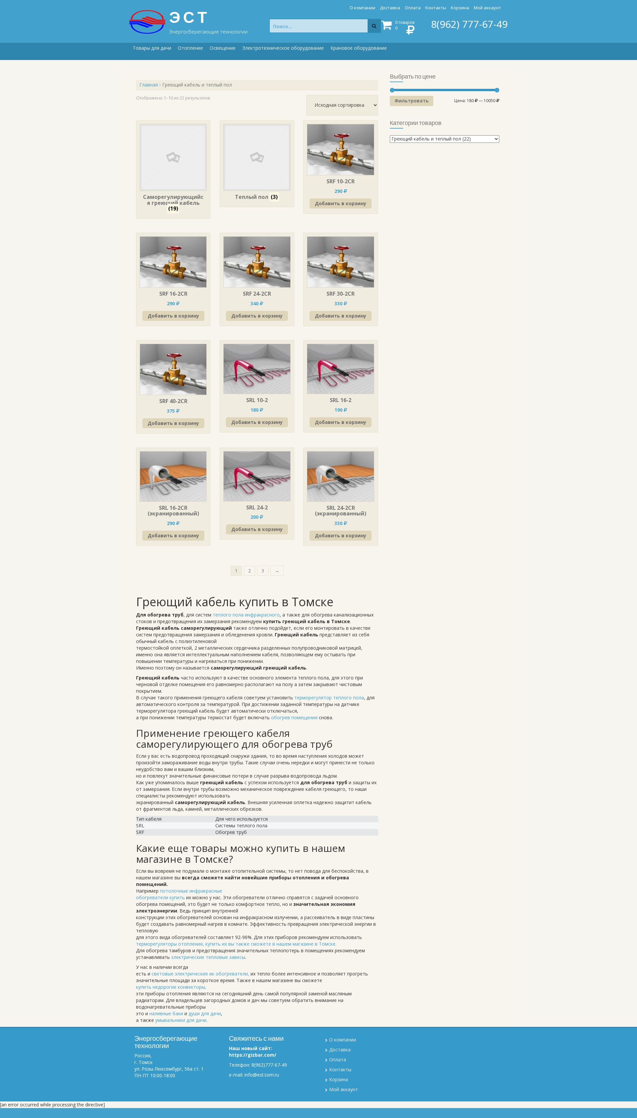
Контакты (435, 8)
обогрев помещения (294, 717)
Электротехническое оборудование (283, 48)
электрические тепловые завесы (208, 957)
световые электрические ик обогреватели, (200, 974)
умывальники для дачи (180, 1020)
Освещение (223, 48)
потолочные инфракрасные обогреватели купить (179, 894)
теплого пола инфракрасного (246, 615)
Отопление (190, 48)
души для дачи (204, 1013)
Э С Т (188, 17)
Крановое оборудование (358, 48)
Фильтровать (411, 100)
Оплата (413, 8)
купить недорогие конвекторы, (171, 987)
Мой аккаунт (487, 8)
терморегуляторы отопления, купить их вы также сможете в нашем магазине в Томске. (236, 944)
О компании (362, 8)
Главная (148, 85)
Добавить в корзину (340, 203)
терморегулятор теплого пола (329, 697)
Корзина (460, 8)
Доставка (390, 8)
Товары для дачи (152, 48)
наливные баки (166, 1013)
